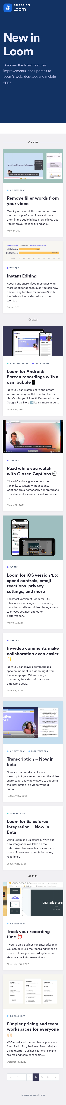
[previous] (11, 1077)
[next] (55, 1077)
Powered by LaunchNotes (33, 1095)
